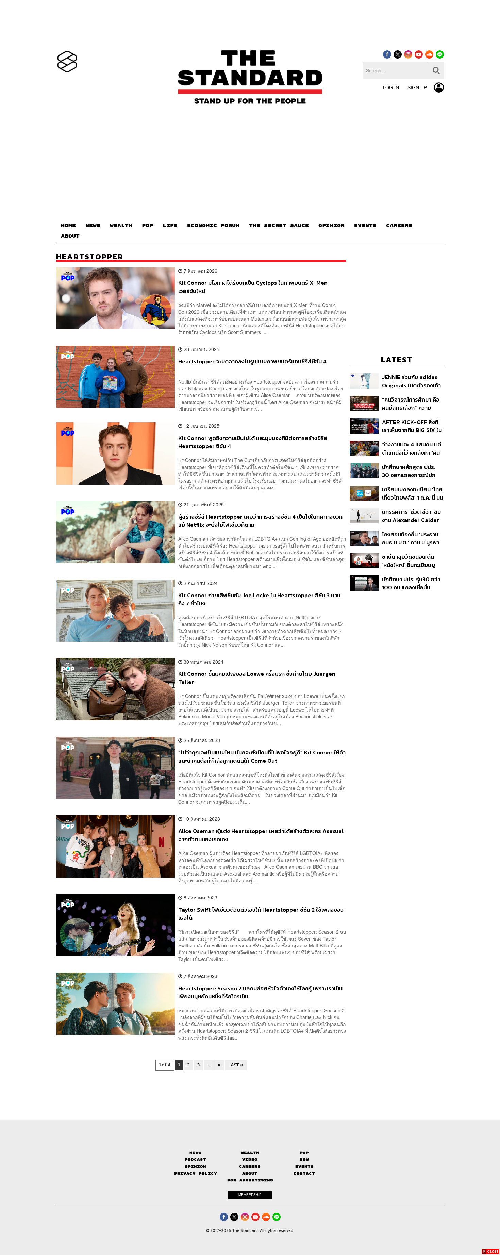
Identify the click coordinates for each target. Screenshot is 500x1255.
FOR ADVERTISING (250, 1180)
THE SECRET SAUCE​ (279, 225)
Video (249, 1159)
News (195, 1153)
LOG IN (391, 87)
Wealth (250, 1153)
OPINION (331, 225)
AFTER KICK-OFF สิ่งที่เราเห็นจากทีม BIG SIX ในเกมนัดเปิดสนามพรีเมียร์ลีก (412, 426)
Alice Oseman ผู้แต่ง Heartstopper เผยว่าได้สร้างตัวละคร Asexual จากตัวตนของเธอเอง (261, 835)
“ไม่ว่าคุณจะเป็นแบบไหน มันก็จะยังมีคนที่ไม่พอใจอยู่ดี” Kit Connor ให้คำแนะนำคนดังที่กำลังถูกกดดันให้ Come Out (262, 756)
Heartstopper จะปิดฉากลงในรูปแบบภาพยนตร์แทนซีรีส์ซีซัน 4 (252, 362)
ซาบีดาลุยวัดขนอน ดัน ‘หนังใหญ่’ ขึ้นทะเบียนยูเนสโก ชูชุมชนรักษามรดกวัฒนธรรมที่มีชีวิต (411, 560)
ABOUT (70, 236)
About (249, 1173)
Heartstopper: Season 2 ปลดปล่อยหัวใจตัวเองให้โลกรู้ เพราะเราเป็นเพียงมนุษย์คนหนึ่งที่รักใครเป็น (260, 992)
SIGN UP (417, 87)
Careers (250, 1166)
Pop (304, 1153)
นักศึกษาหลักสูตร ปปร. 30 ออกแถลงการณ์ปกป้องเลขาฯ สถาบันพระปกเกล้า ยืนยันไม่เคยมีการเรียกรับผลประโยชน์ (412, 470)
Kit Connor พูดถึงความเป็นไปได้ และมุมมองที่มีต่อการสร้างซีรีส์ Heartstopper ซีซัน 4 (253, 442)
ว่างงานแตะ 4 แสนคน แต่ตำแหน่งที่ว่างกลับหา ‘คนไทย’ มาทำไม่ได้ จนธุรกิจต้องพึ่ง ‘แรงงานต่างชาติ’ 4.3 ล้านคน (411, 448)
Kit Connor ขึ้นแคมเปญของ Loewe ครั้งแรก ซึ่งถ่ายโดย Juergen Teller (256, 677)
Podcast (195, 1159)
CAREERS (399, 225)
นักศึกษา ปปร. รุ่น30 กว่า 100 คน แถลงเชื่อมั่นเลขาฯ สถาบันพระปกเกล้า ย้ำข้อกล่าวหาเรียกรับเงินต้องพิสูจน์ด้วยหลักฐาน (412, 583)
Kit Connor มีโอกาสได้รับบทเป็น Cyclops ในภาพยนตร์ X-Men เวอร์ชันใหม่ (253, 286)
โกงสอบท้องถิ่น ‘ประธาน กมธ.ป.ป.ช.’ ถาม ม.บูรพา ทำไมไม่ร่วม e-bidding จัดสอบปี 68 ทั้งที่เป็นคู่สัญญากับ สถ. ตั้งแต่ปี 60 (413, 538)
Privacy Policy (195, 1173)
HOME (68, 225)
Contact (304, 1173)
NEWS (92, 225)
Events (304, 1166)
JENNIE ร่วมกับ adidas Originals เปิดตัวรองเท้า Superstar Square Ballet (411, 381)
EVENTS (365, 225)
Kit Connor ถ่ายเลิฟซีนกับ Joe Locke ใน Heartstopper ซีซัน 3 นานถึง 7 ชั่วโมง (259, 599)
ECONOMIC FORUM (213, 225)
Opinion (195, 1166)
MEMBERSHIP (250, 1194)
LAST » (235, 1065)
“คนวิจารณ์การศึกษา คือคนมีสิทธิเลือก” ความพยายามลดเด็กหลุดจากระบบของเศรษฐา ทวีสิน (410, 403)
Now (304, 1159)
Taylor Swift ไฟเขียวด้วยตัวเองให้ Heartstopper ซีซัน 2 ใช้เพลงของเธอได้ (261, 913)
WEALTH (121, 225)
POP (147, 225)
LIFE (170, 225)
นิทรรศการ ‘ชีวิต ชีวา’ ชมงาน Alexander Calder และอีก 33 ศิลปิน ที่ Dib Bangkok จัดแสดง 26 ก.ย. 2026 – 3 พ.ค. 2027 (412, 515)
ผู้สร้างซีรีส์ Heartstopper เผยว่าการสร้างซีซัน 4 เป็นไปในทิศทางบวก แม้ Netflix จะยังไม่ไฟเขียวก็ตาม (260, 520)
